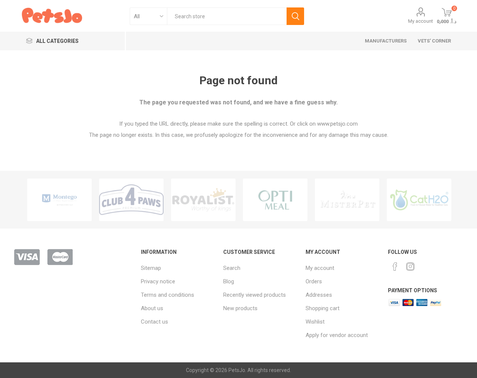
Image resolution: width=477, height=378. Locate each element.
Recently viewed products (254, 295)
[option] (59, 200)
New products (240, 308)
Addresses (319, 295)
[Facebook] (395, 267)
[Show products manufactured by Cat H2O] (419, 200)
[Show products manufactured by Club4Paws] (131, 200)
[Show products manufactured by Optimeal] (275, 200)
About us (152, 308)
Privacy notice (158, 281)
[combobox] (227, 16)
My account (420, 21)
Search (295, 16)
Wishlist (315, 321)
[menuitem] (178, 268)
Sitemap (151, 268)
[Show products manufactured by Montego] (59, 200)
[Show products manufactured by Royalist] (203, 200)
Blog (228, 281)
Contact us (154, 321)
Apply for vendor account (337, 335)
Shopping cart (322, 308)
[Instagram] (410, 267)
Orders (314, 281)
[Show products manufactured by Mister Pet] (347, 200)
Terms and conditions (167, 295)
